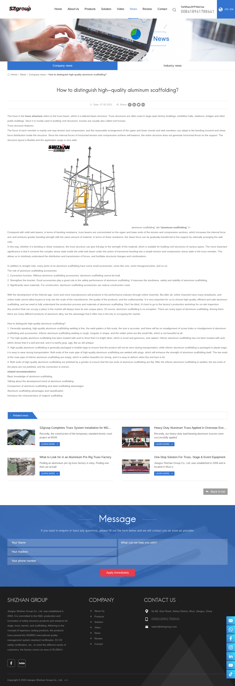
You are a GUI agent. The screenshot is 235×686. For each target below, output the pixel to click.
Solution (106, 9)
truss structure (33, 116)
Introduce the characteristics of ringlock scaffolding (34, 395)
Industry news (173, 65)
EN (231, 9)
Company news (62, 65)
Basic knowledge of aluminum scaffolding (29, 376)
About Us (73, 9)
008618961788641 (197, 11)
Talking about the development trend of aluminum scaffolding (40, 381)
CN (226, 9)
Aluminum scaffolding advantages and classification (35, 390)
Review (147, 9)
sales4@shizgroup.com (164, 626)
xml (66, 680)
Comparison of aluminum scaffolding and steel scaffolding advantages (45, 386)
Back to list (218, 491)
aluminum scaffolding (174, 227)
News (133, 9)
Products (90, 9)
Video (120, 9)
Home (58, 9)
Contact (162, 9)
